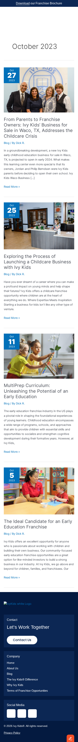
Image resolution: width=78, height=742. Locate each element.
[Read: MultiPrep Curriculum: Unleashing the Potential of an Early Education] (39, 356)
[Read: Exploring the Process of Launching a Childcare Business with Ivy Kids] (39, 225)
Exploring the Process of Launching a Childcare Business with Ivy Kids (37, 262)
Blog (6, 143)
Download (23, 3)
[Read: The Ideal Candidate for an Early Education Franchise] (39, 490)
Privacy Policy (12, 732)
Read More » (12, 186)
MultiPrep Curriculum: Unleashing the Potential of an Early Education (36, 391)
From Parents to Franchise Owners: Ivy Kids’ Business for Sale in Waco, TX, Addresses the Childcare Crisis (38, 128)
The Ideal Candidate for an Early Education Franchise (38, 524)
